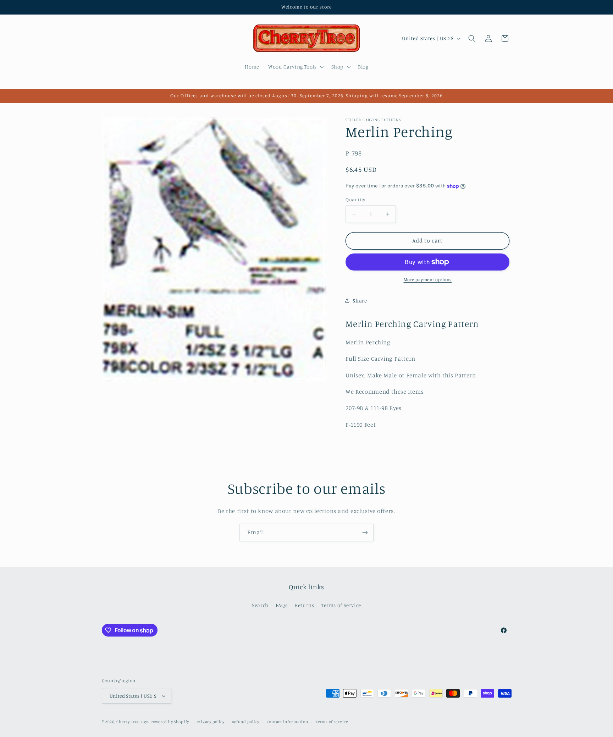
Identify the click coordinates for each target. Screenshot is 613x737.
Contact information (287, 721)
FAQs (282, 605)
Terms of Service (341, 605)
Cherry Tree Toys (132, 721)
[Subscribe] (365, 532)
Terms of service (331, 721)
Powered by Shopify (169, 721)
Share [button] (360, 300)
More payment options (428, 279)
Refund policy (246, 721)
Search (260, 605)
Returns (304, 605)
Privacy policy (211, 721)
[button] (295, 67)
